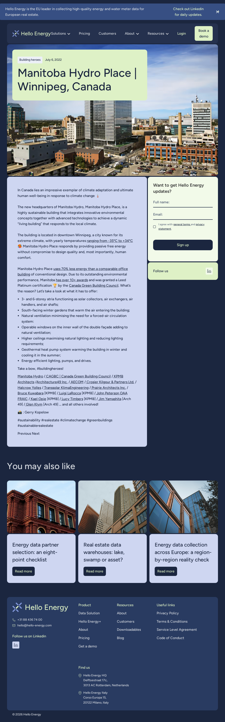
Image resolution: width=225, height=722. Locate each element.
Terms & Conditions (172, 621)
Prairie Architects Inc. (108, 388)
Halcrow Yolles (29, 388)
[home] (31, 33)
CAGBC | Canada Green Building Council (78, 376)
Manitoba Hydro (30, 376)
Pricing (84, 33)
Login (181, 33)
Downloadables (129, 629)
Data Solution (89, 613)
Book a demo (203, 33)
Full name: (161, 202)
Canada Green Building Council (93, 285)
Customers (107, 33)
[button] (60, 33)
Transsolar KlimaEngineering (66, 388)
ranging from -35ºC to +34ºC (110, 241)
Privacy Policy (168, 613)
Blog (120, 638)
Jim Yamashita (109, 399)
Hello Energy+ (89, 621)
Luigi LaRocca (69, 393)
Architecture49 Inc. (52, 382)
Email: (158, 214)
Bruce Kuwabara (31, 393)
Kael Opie (38, 399)
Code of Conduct (170, 638)
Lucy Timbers (72, 399)
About (83, 629)
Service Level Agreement (177, 629)
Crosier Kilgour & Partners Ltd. (110, 382)
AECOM (76, 382)
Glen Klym (33, 404)
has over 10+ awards (72, 280)
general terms (182, 224)
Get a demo (87, 646)
